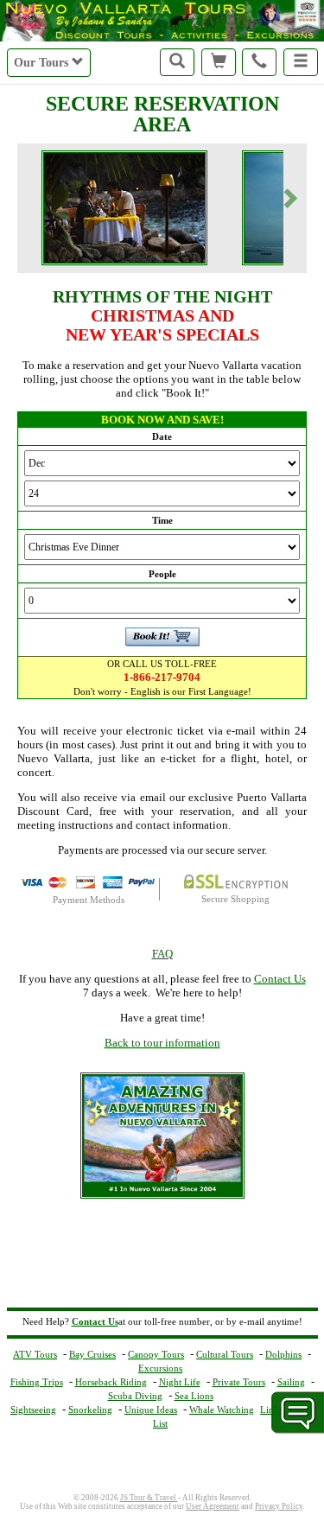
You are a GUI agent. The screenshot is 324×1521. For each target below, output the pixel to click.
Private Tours (239, 1382)
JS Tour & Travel (149, 1497)
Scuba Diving (135, 1396)
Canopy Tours (156, 1354)
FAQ (162, 953)
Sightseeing (33, 1409)
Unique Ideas (150, 1409)
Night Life (179, 1382)
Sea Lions (194, 1396)
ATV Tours (35, 1354)
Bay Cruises (92, 1354)
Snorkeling (90, 1409)
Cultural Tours (224, 1354)
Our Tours (43, 62)
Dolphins (283, 1354)
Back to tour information (162, 1042)
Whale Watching (221, 1409)
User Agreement (212, 1506)
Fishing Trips (36, 1382)
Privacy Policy (278, 1506)
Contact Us (280, 978)
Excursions (160, 1368)
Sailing (291, 1382)
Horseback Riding (111, 1382)
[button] (300, 62)
